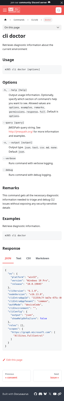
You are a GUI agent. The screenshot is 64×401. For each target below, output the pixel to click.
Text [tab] (18, 258)
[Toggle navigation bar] (4, 10)
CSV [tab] (28, 258)
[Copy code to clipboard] (57, 69)
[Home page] (5, 19)
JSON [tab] (8, 258)
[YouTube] (55, 394)
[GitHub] (36, 394)
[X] (50, 394)
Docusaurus (21, 394)
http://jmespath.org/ (21, 131)
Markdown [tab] (42, 258)
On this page (12, 27)
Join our (29, 2)
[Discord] (40, 394)
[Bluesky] (45, 394)
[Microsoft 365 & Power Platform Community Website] (59, 394)
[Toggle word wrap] (52, 269)
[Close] (61, 2)
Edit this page (14, 360)
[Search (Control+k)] (59, 10)
